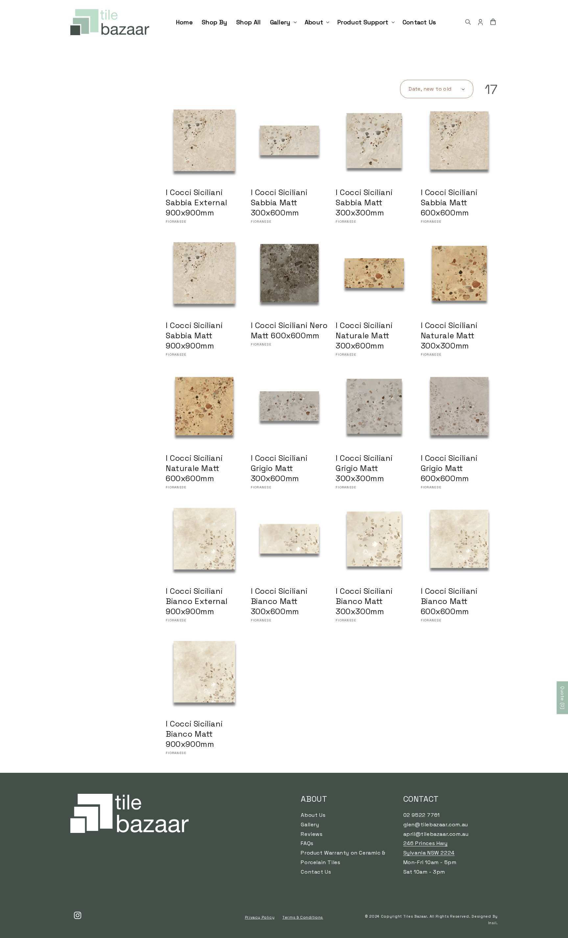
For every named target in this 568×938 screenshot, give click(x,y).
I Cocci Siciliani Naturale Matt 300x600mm (364, 335)
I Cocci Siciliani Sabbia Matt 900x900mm (194, 335)
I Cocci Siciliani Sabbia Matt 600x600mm (449, 202)
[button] (282, 22)
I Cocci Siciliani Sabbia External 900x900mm (196, 202)
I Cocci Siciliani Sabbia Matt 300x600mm (279, 202)
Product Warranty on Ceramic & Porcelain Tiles (343, 857)
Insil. (493, 923)
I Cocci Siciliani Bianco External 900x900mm (197, 601)
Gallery (310, 824)
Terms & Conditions (302, 917)
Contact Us (316, 871)
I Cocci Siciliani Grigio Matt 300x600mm (279, 468)
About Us (313, 815)
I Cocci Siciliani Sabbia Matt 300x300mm (364, 202)
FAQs (307, 843)
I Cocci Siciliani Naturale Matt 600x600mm (194, 468)
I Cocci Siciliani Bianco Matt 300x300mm (364, 601)
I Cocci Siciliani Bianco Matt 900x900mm (194, 734)
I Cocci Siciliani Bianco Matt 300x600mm (279, 601)
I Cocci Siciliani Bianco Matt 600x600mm (449, 601)
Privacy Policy (259, 917)
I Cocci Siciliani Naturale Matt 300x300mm (449, 335)
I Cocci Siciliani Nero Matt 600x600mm (289, 330)
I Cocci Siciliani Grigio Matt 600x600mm (449, 468)
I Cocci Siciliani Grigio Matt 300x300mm (364, 468)
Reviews (311, 834)
